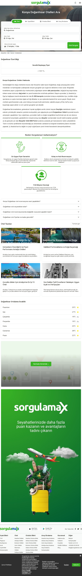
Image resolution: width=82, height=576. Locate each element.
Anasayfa (3, 52)
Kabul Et (76, 565)
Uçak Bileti (31, 21)
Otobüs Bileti (46, 21)
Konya (12, 52)
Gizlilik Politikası (26, 571)
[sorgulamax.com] (41, 2)
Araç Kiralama (63, 21)
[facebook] (75, 529)
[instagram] (81, 529)
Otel (18, 21)
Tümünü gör (76, 224)
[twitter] (78, 529)
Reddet (66, 565)
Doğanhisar (18, 52)
